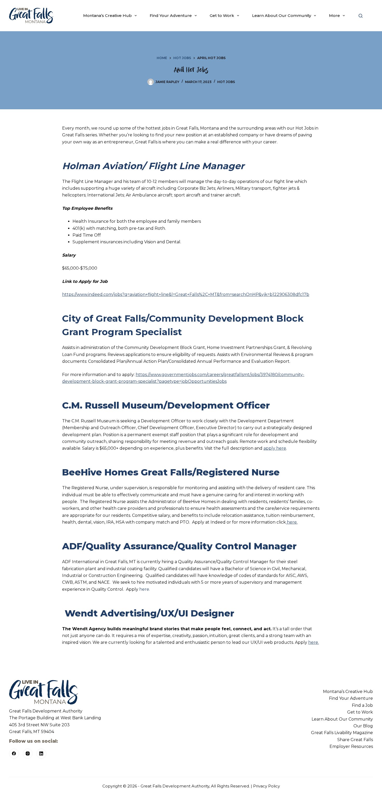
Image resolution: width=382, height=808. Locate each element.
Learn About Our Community (281, 15)
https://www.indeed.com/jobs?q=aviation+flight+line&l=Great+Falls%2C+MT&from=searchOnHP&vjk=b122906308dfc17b (185, 294)
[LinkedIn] (41, 754)
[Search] (361, 16)
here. (292, 522)
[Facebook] (14, 754)
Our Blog (363, 725)
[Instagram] (28, 754)
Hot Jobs (226, 82)
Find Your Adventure (171, 15)
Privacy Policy (266, 786)
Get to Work (222, 15)
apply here (275, 448)
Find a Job (362, 705)
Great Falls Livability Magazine (342, 732)
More (334, 15)
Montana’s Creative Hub (107, 15)
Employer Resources (351, 746)
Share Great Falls (355, 739)
